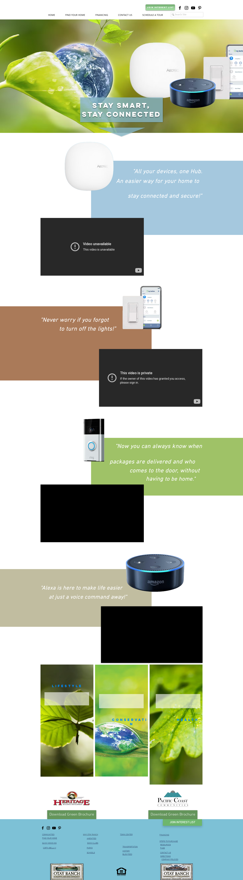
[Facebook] (179, 7)
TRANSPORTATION (130, 847)
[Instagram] (48, 828)
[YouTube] (54, 828)
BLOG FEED (127, 854)
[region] (66, 721)
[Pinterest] (59, 828)
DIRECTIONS (165, 856)
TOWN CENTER (126, 835)
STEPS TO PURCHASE (169, 841)
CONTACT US (165, 853)
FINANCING (164, 835)
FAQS (162, 848)
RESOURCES (165, 845)
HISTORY (126, 851)
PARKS (90, 848)
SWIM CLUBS (92, 843)
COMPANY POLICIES (170, 859)
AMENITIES (91, 838)
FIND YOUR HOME (49, 838)
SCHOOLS (91, 853)
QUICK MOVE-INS (49, 843)
